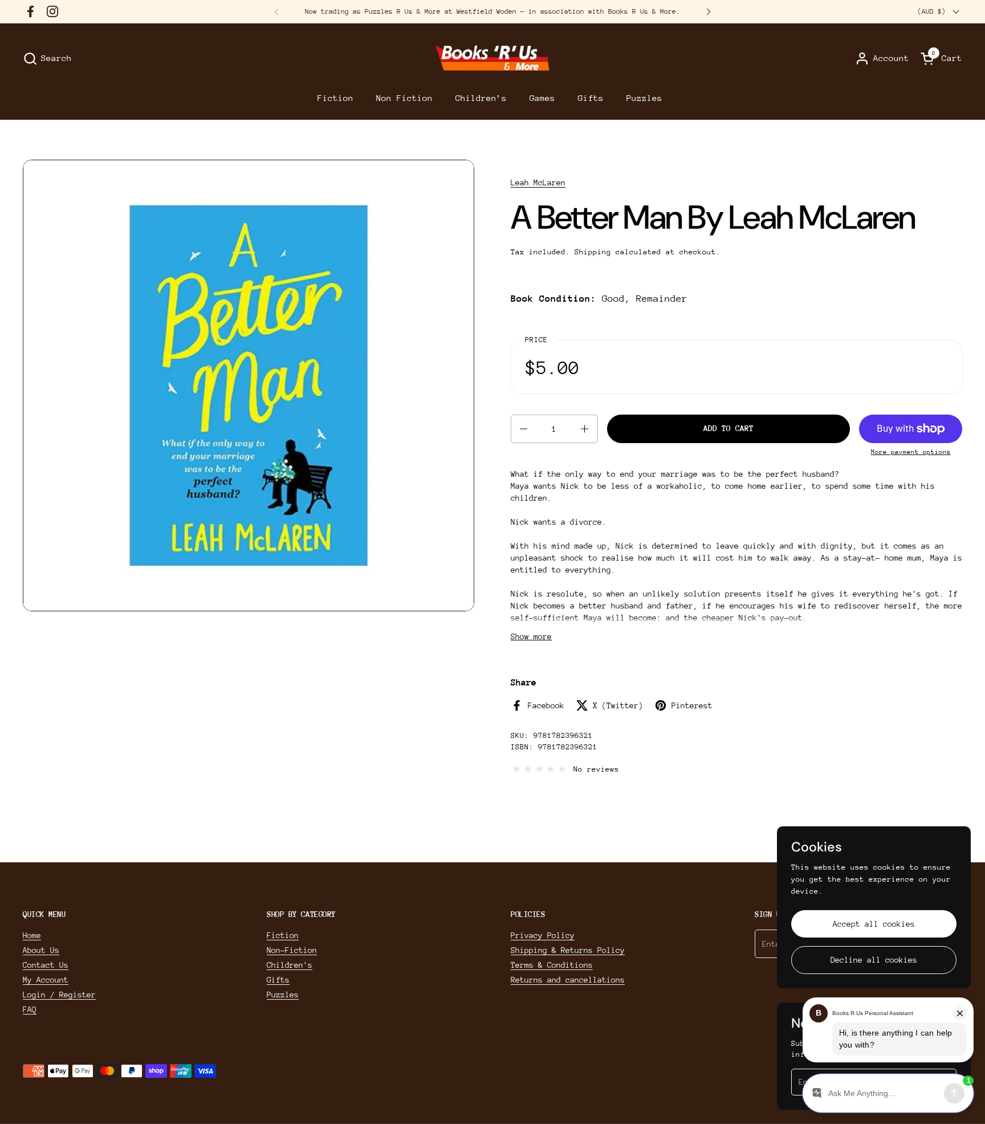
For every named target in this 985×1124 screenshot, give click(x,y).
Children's (289, 964)
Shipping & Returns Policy (568, 950)
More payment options (911, 452)
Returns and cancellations (568, 979)
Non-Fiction (292, 950)
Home (32, 935)
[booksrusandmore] (492, 58)
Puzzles (283, 994)
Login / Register (59, 994)
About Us (41, 950)
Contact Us (45, 964)
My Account (45, 979)
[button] (47, 58)
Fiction (283, 935)
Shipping (593, 251)
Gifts (278, 979)
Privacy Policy (543, 935)
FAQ (29, 1009)
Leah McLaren (538, 182)
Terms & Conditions (552, 964)
